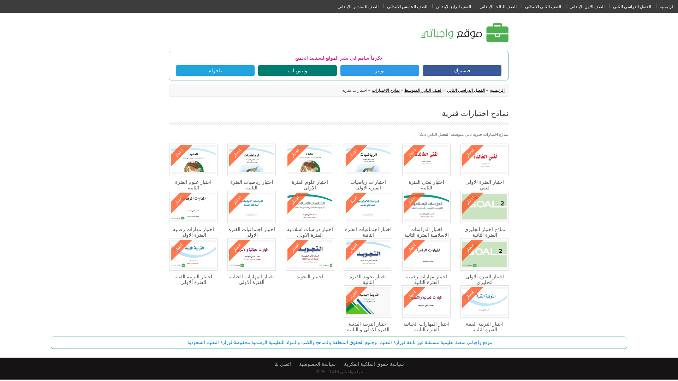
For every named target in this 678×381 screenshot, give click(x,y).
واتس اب (297, 70)
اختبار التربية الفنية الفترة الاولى (193, 279)
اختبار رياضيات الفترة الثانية (251, 184)
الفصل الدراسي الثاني (632, 6)
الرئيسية (667, 6)
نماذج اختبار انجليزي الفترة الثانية (484, 232)
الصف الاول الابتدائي (587, 6)
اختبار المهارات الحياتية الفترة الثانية (426, 326)
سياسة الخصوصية (317, 364)
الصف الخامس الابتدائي (407, 6)
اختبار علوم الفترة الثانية (193, 184)
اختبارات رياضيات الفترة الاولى (368, 184)
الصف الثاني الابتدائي (543, 6)
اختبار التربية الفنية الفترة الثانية (485, 326)
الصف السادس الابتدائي (358, 6)
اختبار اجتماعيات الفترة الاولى (251, 232)
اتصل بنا (282, 364)
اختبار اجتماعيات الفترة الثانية (368, 232)
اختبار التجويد (310, 276)
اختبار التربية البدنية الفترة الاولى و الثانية (368, 326)
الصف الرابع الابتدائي (453, 6)
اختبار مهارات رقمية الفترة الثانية (426, 279)
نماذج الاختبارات (386, 90)
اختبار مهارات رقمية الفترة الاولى (193, 232)
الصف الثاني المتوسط (423, 90)
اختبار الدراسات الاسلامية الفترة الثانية (426, 232)
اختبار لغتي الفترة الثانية (426, 184)
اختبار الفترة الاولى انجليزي (484, 279)
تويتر (380, 70)
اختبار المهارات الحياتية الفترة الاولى (251, 279)
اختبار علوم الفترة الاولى (310, 184)
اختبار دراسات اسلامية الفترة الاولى (310, 232)
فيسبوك (462, 70)
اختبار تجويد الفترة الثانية (368, 279)
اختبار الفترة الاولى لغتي (484, 184)
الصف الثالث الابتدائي (498, 6)
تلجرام (215, 70)
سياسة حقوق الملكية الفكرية (374, 364)
